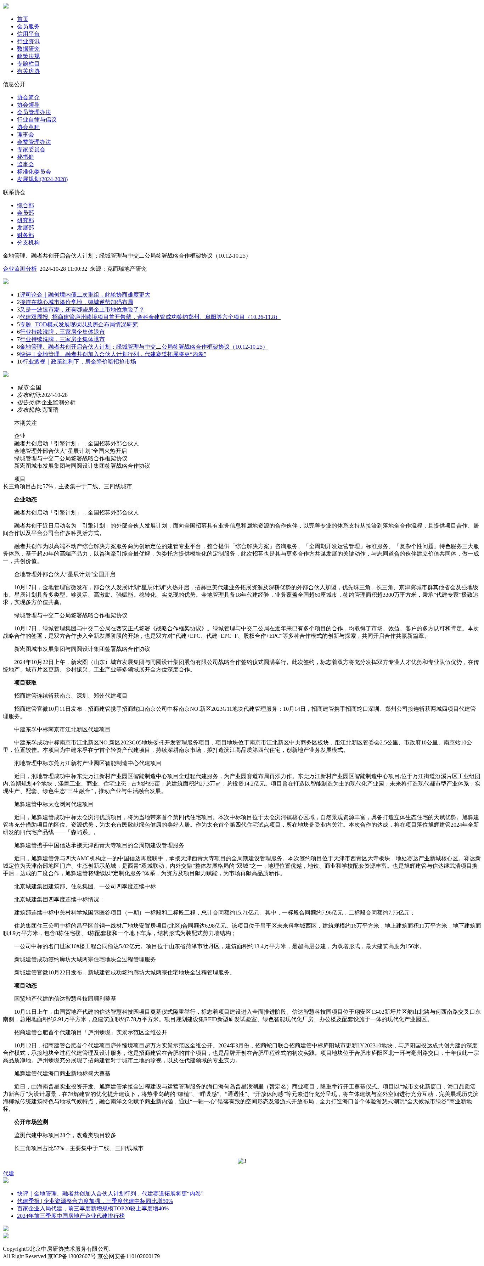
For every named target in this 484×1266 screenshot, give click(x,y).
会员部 (25, 213)
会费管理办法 (34, 142)
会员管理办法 (34, 112)
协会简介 (28, 97)
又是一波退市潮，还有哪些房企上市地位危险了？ (82, 309)
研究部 (25, 220)
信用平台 (28, 34)
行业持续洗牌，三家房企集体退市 (62, 332)
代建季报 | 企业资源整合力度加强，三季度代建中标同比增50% (95, 1201)
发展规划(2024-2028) (42, 179)
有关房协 (28, 71)
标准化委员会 (34, 172)
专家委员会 (31, 149)
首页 (22, 19)
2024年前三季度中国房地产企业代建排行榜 (71, 1216)
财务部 (25, 235)
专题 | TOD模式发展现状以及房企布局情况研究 (79, 324)
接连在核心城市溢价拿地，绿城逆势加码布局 (76, 302)
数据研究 (28, 49)
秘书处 (25, 157)
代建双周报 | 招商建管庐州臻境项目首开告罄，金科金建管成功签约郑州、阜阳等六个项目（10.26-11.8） (150, 317)
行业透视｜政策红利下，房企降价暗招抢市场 (79, 362)
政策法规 (28, 56)
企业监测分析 (20, 269)
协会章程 (28, 127)
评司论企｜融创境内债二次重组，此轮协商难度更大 (85, 295)
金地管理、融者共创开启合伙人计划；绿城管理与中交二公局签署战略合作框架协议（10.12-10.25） (144, 347)
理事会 (25, 134)
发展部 (25, 228)
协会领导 (28, 105)
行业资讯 (28, 41)
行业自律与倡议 (37, 120)
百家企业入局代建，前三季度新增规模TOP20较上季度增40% (93, 1208)
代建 (8, 1173)
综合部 (25, 205)
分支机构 (28, 243)
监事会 (25, 164)
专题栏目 (28, 64)
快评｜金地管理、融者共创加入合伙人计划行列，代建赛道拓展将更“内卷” (113, 354)
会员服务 (28, 26)
